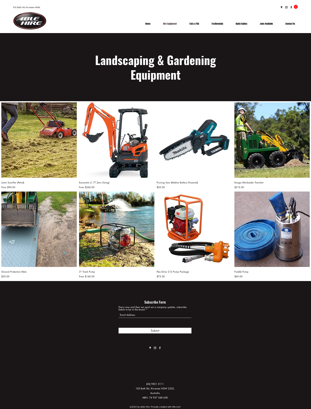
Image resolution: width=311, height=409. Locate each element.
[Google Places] (281, 7)
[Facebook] (291, 7)
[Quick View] (39, 140)
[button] (296, 7)
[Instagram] (286, 7)
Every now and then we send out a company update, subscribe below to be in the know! (153, 308)
